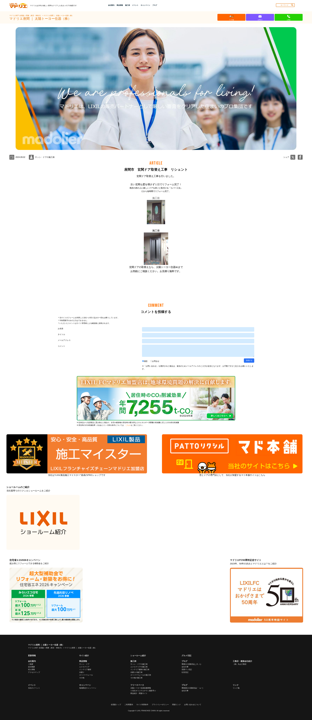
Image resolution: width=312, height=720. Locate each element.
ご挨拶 (30, 664)
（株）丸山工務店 (239, 664)
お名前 (60, 328)
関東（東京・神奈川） (34, 15)
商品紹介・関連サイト (138, 693)
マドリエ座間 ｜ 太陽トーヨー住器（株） (58, 15)
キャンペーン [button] (145, 5)
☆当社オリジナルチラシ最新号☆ (143, 691)
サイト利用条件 (142, 705)
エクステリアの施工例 (138, 667)
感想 (145, 361)
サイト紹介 (84, 655)
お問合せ (155, 361)
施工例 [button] (127, 5)
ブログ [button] (154, 5)
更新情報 (32, 655)
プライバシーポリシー (160, 705)
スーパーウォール (86, 675)
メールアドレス (64, 340)
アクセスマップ (34, 672)
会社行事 (185, 667)
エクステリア (84, 667)
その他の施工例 (136, 678)
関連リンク (176, 705)
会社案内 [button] (111, 5)
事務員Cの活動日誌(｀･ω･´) (192, 688)
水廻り (81, 672)
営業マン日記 (187, 669)
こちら (128, 425)
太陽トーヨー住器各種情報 (140, 688)
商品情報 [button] (120, 5)
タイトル (61, 334)
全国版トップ (116, 705)
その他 (81, 678)
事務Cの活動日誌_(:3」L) (191, 664)
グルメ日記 (186, 655)
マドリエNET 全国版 (17, 15)
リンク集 (236, 688)
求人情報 (31, 669)
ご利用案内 (128, 705)
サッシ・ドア (84, 664)
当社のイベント (34, 688)
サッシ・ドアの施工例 (138, 664)
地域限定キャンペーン (87, 688)
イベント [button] (135, 5)
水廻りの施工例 (136, 672)
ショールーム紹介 (138, 655)
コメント (61, 346)
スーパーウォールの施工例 (140, 675)
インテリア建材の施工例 (139, 669)
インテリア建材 (85, 669)
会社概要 (31, 667)
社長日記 (185, 672)
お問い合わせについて (192, 705)
